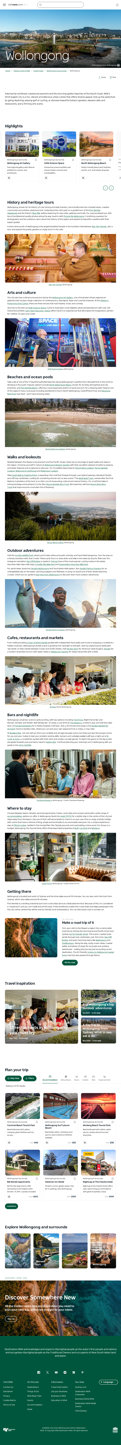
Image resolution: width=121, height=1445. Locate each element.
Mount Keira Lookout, (84, 468)
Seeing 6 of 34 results (15, 1086)
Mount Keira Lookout (55, 543)
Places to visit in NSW (22, 71)
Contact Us (8, 1387)
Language (108, 1382)
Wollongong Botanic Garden (57, 465)
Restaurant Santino (59, 652)
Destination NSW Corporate (82, 1393)
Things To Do (33, 1391)
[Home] (15, 5)
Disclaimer (8, 1391)
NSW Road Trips (34, 1396)
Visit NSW (8, 1382)
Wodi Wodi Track (86, 478)
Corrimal (83, 828)
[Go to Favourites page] (117, 5)
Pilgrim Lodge (20, 825)
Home (7, 71)
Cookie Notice (9, 1400)
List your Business (59, 1391)
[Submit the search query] (40, 4)
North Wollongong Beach (60, 385)
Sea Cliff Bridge (33, 561)
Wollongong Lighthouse (26, 471)
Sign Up (11, 1319)
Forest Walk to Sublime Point (24, 475)
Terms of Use (9, 1405)
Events (25, 1278)
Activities (19, 1278)
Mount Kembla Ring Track (57, 484)
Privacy (6, 1396)
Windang (95, 828)
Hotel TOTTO (66, 816)
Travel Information (59, 1387)
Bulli (76, 828)
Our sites (79, 1382)
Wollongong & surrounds (57, 71)
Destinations (33, 1387)
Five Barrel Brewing (44, 800)
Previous (105, 188)
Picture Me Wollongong (74, 216)
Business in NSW (58, 1396)
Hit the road (70, 962)
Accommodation (10, 1278)
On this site (33, 1382)
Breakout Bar (15, 733)
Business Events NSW (84, 1399)
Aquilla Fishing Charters (90, 569)
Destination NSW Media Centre (85, 1404)
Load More (11, 1206)
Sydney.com (80, 1387)
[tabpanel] (60, 34)
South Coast (38, 71)
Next (111, 188)
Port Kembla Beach (29, 388)
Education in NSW (59, 1400)
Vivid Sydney (81, 1411)
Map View (14, 1078)
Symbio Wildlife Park (24, 555)
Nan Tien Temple (55, 285)
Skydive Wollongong (40, 569)
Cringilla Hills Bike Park (45, 564)
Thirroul (54, 561)
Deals (29, 1409)
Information (57, 1382)
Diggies (53, 707)
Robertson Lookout (49, 471)
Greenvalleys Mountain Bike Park (73, 564)
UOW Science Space (55, 369)
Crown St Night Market (37, 643)
